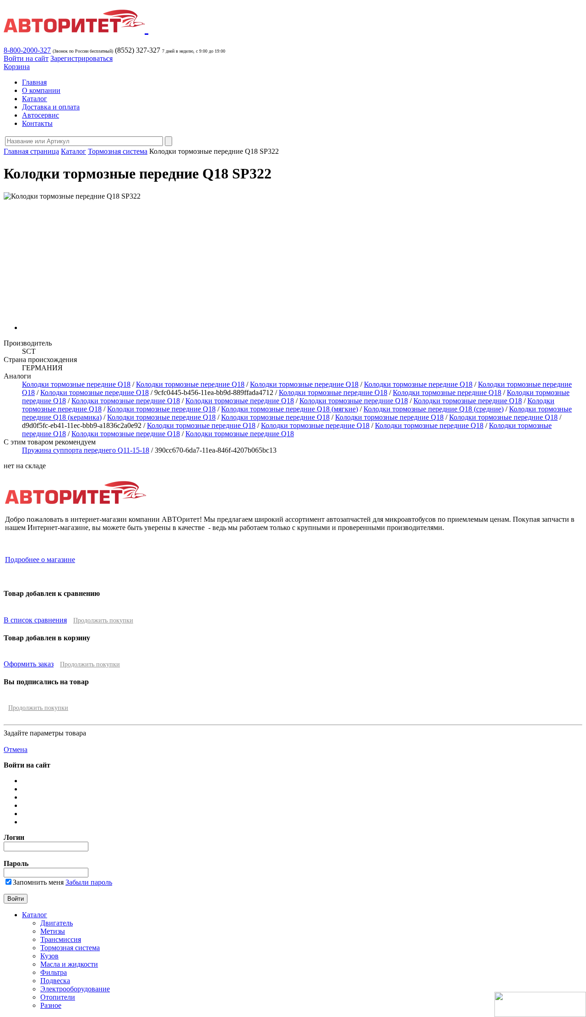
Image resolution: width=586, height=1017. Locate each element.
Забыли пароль (88, 882)
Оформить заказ (29, 664)
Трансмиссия (60, 939)
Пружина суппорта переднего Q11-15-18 (85, 450)
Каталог (34, 99)
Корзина (17, 66)
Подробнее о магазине (40, 559)
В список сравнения (35, 620)
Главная (34, 82)
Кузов (49, 956)
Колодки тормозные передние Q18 (76, 384)
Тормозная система (117, 151)
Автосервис (40, 115)
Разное (50, 1005)
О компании (41, 90)
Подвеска (55, 981)
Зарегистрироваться (81, 58)
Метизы (52, 931)
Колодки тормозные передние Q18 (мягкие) (289, 409)
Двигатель (56, 923)
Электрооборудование (75, 989)
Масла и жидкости (69, 964)
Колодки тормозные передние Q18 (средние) (434, 409)
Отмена (15, 749)
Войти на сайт (26, 58)
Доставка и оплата (51, 107)
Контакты (37, 123)
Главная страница (31, 151)
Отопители (57, 997)
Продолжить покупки (103, 620)
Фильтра (53, 972)
